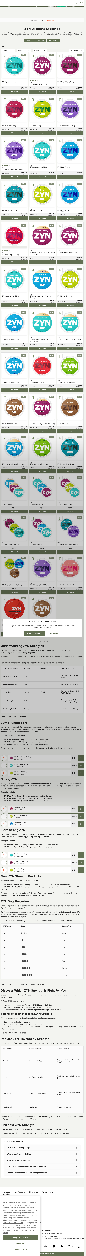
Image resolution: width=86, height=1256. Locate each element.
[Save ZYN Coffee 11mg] (60, 398)
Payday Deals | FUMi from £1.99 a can (41, 2)
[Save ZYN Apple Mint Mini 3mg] (33, 438)
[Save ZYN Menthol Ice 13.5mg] (60, 438)
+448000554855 (51, 1236)
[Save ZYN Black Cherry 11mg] (60, 56)
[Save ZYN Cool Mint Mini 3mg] (5, 313)
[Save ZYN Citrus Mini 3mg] (60, 270)
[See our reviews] (62, 6)
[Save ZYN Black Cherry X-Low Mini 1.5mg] (33, 398)
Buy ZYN (41, 40)
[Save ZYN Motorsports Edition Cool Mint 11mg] (5, 599)
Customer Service (6, 1193)
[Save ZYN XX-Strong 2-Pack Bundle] (60, 518)
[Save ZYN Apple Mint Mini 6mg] (60, 356)
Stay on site (53, 633)
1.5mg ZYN (30, 40)
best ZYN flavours (40, 1116)
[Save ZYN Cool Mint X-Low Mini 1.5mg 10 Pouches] (33, 270)
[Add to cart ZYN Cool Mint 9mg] (80, 824)
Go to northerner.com (34, 633)
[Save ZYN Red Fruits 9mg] (5, 100)
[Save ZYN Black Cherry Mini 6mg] (33, 56)
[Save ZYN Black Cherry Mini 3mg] (60, 226)
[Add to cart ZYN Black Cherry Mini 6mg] (80, 758)
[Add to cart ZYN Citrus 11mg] (80, 870)
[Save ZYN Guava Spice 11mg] (33, 356)
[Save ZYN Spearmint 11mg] (5, 56)
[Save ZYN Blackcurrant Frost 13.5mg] (5, 141)
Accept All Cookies (20, 1237)
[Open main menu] (11, 15)
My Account (20, 1192)
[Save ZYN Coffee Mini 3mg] (33, 599)
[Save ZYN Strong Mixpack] (60, 478)
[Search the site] (32, 15)
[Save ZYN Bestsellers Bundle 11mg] (5, 559)
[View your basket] (73, 15)
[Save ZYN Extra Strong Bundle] (5, 518)
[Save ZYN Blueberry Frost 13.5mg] (33, 559)
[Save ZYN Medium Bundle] (33, 478)
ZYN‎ (41, 20)
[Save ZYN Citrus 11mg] (33, 100)
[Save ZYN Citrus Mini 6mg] (33, 185)
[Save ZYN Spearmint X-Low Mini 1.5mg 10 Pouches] (33, 313)
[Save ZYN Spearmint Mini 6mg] (33, 141)
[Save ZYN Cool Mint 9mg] (60, 185)
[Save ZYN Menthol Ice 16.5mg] (5, 185)
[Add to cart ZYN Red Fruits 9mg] (80, 809)
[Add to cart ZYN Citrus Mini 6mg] (80, 773)
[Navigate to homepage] (63, 1191)
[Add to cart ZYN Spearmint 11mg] (80, 855)
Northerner (34, 1192)
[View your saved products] (52, 15)
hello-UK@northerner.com (53, 1233)
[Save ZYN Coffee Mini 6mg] (5, 398)
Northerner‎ (34, 20)
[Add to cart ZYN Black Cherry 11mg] (80, 862)
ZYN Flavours (53, 40)
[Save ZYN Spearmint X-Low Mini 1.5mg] (60, 313)
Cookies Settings (20, 1249)
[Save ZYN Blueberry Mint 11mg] (60, 100)
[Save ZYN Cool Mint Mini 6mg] (5, 356)
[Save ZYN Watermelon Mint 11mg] (60, 559)
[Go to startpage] (42, 10)
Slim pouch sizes (69, 912)
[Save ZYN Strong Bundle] (33, 518)
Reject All (20, 1243)
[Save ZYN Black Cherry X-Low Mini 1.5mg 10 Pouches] (33, 226)
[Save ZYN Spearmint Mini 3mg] (5, 270)
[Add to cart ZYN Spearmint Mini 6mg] (80, 765)
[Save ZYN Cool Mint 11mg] (60, 141)
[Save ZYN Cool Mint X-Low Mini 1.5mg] (5, 438)
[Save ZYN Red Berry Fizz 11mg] (5, 226)
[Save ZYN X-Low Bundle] (5, 478)
